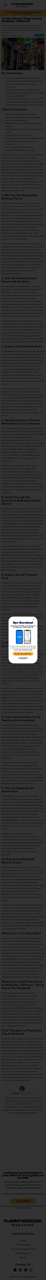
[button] (34, 619)
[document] (23, 640)
